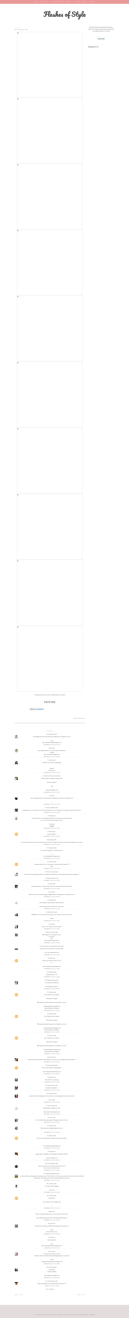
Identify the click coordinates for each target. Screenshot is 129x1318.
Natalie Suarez (51, 912)
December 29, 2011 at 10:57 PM (52, 744)
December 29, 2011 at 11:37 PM (52, 804)
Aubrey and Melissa (51, 807)
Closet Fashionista (51, 1163)
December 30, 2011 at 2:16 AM (51, 968)
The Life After (52, 1100)
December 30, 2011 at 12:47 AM (52, 880)
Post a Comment (50, 1289)
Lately (17, 28)
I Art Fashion (51, 1267)
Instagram (62, 694)
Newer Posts (19, 1294)
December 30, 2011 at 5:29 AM (51, 1102)
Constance (51, 1195)
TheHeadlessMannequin (51, 1173)
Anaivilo (51, 1057)
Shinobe (51, 831)
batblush (51, 900)
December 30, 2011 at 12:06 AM (52, 844)
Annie (51, 1223)
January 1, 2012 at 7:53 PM (52, 1285)
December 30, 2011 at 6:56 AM (51, 1160)
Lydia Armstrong (51, 1281)
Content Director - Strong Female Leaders (51, 946)
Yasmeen (51, 760)
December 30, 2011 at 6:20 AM (51, 1132)
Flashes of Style (64, 14)
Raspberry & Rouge (51, 980)
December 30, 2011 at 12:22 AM (52, 868)
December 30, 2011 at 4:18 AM (51, 1073)
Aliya (51, 1251)
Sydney (51, 1151)
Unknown (51, 861)
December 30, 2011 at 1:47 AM (51, 928)
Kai (51, 1211)
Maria (51, 748)
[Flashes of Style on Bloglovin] (36, 709)
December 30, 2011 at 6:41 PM (51, 1247)
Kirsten (51, 883)
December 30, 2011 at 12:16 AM (52, 858)
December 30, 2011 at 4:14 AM (51, 1061)
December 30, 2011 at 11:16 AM (52, 1233)
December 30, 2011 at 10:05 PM (52, 1263)
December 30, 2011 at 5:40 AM (51, 1114)
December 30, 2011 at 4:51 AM (51, 1090)
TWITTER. (50, 702)
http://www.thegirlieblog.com (52, 952)
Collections (51, 1183)
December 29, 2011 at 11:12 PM (52, 772)
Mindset (51, 1077)
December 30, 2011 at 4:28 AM (51, 1081)
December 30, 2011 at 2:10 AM (51, 954)
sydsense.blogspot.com (51, 1157)
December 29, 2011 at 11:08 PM (52, 756)
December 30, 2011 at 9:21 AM (51, 1208)
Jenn (51, 892)
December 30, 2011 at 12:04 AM (52, 836)
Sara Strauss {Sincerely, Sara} (51, 776)
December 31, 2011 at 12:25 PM (52, 1277)
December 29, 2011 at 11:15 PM (52, 792)
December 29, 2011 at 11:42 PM (52, 828)
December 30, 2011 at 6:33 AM (51, 1148)
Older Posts (81, 1294)
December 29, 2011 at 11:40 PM (52, 812)
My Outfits (45, 1)
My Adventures (57, 1)
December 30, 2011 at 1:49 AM (51, 942)
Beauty (69, 1)
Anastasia (51, 1125)
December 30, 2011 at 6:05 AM (51, 1122)
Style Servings (51, 1105)
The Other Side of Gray (51, 1231)
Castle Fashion (51, 770)
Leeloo (51, 1117)
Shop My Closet (81, 1)
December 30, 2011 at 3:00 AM (51, 988)
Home (35, 1)
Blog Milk (76, 1314)
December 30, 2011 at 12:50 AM (52, 888)
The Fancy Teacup (51, 871)
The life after (51, 1093)
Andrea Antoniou (51, 1085)
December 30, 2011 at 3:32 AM (51, 1010)
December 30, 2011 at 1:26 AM (51, 920)
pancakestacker (51, 734)
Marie (51, 958)
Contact (92, 1)
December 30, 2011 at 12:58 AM (52, 896)
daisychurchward (51, 1065)
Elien (51, 1237)
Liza (51, 795)
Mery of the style (51, 932)
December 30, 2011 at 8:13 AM (51, 1180)
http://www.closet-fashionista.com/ (52, 1168)
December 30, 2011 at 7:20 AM (51, 1170)
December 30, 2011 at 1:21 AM (51, 908)
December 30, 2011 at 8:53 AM (51, 1192)
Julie (51, 924)
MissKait (51, 815)
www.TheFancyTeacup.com (51, 878)
